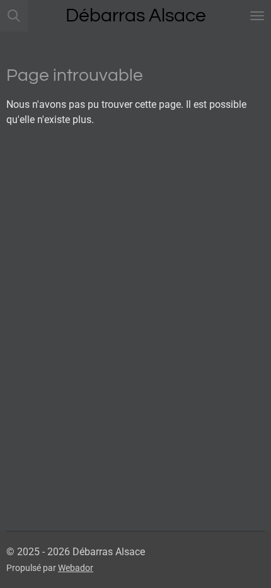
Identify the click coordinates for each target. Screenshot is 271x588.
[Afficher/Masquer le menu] (257, 16)
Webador (75, 568)
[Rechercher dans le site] (14, 16)
